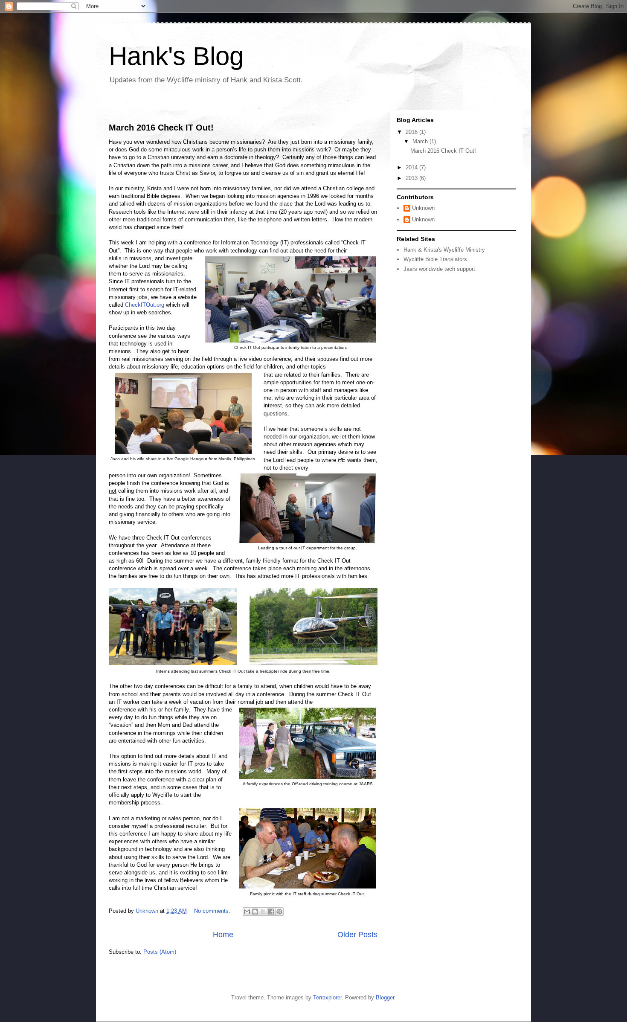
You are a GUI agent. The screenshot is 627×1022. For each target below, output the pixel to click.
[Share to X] (263, 911)
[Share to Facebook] (271, 911)
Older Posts (357, 934)
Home (223, 934)
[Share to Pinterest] (279, 911)
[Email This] (247, 911)
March (421, 141)
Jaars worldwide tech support (439, 269)
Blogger (385, 997)
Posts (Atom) (159, 952)
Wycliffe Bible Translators (435, 259)
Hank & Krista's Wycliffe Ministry (444, 250)
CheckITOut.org (144, 305)
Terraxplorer (327, 997)
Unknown (423, 208)
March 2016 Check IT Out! (161, 127)
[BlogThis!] (255, 911)
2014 (412, 167)
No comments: (213, 911)
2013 (412, 178)
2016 (412, 132)
